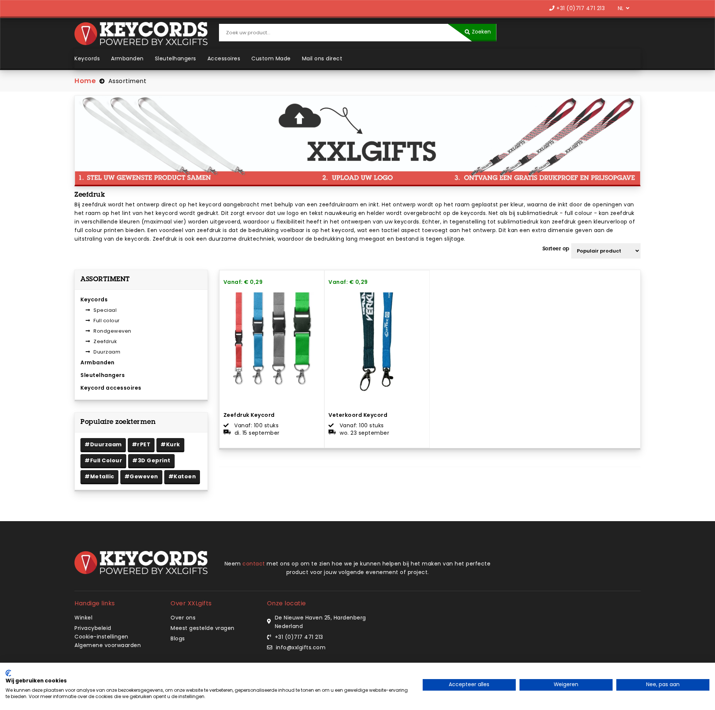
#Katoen (182, 476)
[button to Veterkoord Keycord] (420, 430)
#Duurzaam (103, 444)
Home (85, 80)
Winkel (83, 617)
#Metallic (99, 476)
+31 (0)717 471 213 (580, 8)
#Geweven (141, 476)
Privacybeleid (92, 628)
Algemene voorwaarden (107, 645)
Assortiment (127, 81)
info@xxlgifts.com (301, 647)
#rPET (141, 444)
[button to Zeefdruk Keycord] (315, 430)
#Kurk (170, 444)
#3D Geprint (151, 460)
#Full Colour (103, 460)
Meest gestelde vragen (203, 628)
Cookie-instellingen (101, 636)
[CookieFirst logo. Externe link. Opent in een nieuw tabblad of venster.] (8, 673)
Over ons (183, 617)
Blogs (178, 638)
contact (253, 563)
